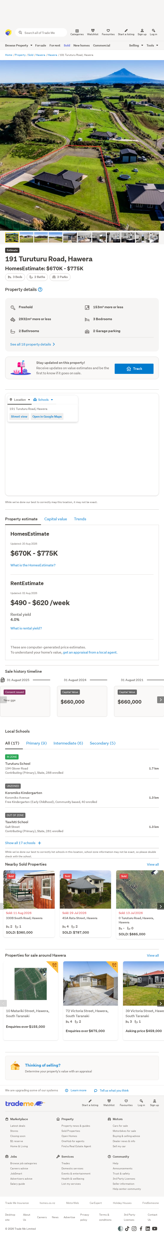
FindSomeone (150, 1203)
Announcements (122, 1168)
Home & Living (19, 1146)
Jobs (13, 1156)
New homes (81, 45)
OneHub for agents (73, 1141)
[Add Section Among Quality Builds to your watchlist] (52, 967)
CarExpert (96, 1203)
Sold (67, 45)
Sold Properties (71, 1131)
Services (68, 1156)
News (55, 1217)
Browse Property (17, 45)
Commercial (101, 45)
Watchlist (109, 1105)
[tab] (19, 400)
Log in (153, 34)
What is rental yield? (26, 628)
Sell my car (119, 1146)
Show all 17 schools (20, 842)
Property (20, 55)
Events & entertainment (76, 1173)
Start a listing (90, 1105)
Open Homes (69, 1136)
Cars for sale (120, 1126)
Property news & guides (76, 1126)
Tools (150, 45)
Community (121, 1156)
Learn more (78, 1090)
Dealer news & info (124, 1141)
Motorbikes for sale (124, 1131)
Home (9, 55)
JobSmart (16, 1173)
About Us (26, 1217)
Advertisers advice (21, 1178)
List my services (71, 1184)
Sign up (142, 34)
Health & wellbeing (73, 1178)
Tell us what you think (114, 1090)
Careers (42, 1217)
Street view (19, 416)
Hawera (41, 55)
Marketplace (19, 1119)
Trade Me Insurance (17, 1203)
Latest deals (17, 1126)
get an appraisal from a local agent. (90, 652)
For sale (40, 45)
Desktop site (10, 1217)
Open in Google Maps (47, 416)
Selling (134, 45)
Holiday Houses (122, 1203)
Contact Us (152, 1217)
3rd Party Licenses (124, 1178)
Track (137, 368)
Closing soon (17, 1136)
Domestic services (72, 1168)
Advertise (69, 1217)
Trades (66, 1163)
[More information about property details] (40, 289)
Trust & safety (121, 1173)
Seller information (123, 1184)
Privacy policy (84, 1217)
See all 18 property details (30, 344)
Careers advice (19, 1168)
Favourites (126, 1105)
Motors (118, 1119)
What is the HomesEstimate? (33, 565)
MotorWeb (72, 1203)
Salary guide (17, 1184)
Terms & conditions (105, 1217)
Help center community (127, 1189)
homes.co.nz (47, 1203)
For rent (55, 45)
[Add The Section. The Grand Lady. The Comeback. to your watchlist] (112, 967)
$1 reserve (16, 1141)
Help (115, 1163)
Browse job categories (23, 1163)
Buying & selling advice (126, 1136)
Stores (14, 1131)
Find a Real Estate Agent (76, 1146)
